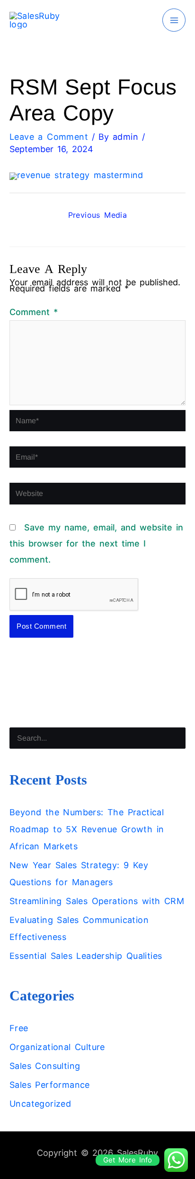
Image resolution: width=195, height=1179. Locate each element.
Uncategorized (40, 1104)
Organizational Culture (57, 1047)
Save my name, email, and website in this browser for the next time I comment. (96, 543)
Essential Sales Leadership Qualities (85, 956)
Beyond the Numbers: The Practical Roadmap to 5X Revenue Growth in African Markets (86, 829)
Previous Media (97, 215)
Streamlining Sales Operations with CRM (96, 901)
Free (18, 1028)
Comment (33, 312)
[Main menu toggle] (174, 20)
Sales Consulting (44, 1066)
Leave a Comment (48, 137)
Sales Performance (49, 1085)
